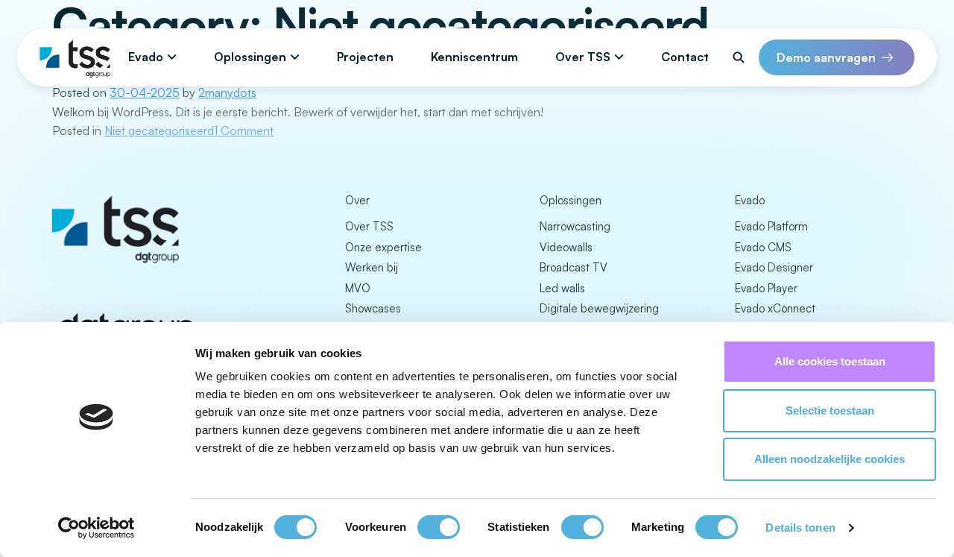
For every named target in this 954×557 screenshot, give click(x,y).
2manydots (227, 92)
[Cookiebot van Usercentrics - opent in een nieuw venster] (96, 528)
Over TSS (582, 56)
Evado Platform (771, 226)
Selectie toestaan (830, 410)
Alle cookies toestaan (829, 361)
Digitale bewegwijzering (599, 308)
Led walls (562, 288)
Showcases (373, 308)
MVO (357, 288)
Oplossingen (250, 56)
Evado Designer (774, 267)
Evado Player (766, 288)
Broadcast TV (573, 267)
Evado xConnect (775, 308)
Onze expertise (383, 247)
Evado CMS (763, 247)
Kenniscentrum (474, 56)
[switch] (438, 527)
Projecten (365, 56)
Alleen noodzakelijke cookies (829, 459)
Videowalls (566, 247)
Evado (145, 56)
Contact (685, 56)
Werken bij (371, 267)
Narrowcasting (575, 226)
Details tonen (800, 527)
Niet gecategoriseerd (159, 130)
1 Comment (244, 130)
